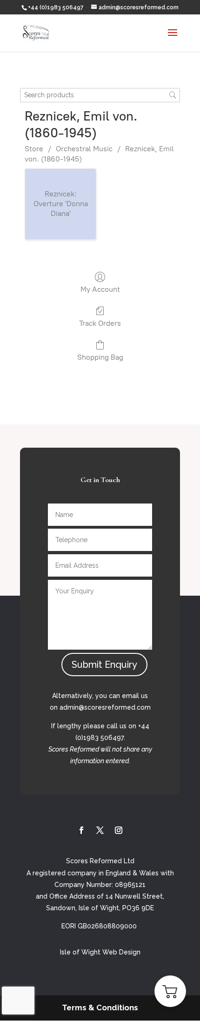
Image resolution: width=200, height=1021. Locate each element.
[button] (170, 991)
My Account (100, 289)
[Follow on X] (100, 830)
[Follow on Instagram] (118, 830)
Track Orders (100, 323)
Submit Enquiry (104, 664)
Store (34, 148)
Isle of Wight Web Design (100, 952)
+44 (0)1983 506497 (56, 7)
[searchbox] (100, 95)
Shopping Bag (100, 357)
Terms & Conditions (100, 1007)
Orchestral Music (84, 148)
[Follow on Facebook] (81, 830)
